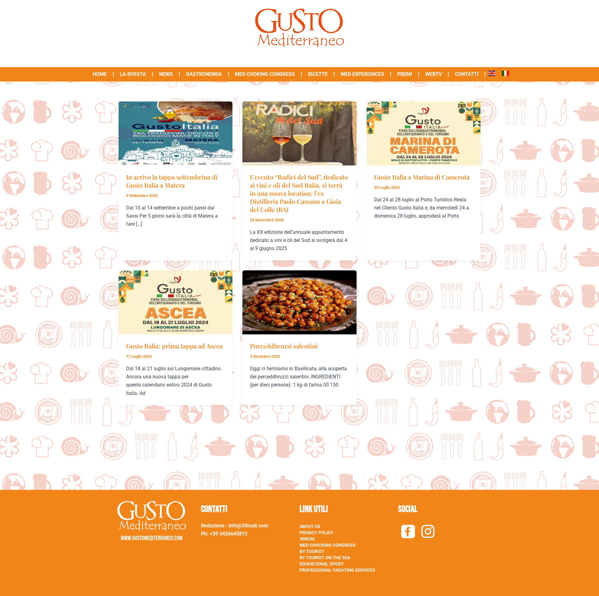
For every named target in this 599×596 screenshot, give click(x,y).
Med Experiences (362, 74)
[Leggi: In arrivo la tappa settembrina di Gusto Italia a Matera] (175, 133)
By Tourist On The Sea (325, 557)
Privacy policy (317, 532)
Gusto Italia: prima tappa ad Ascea (174, 346)
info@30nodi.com (249, 526)
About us (310, 526)
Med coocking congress (328, 545)
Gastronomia (204, 74)
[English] (491, 71)
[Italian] (505, 71)
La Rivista (133, 74)
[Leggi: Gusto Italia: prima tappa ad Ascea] (175, 302)
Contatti (467, 74)
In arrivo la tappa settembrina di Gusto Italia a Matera (171, 181)
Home (100, 74)
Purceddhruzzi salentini (284, 346)
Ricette (318, 74)
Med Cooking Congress (265, 74)
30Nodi (307, 538)
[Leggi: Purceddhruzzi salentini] (299, 302)
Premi (404, 74)
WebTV (433, 74)
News (166, 74)
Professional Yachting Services (337, 570)
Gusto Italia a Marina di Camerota (422, 177)
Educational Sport (322, 563)
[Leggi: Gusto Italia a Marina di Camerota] (423, 133)
